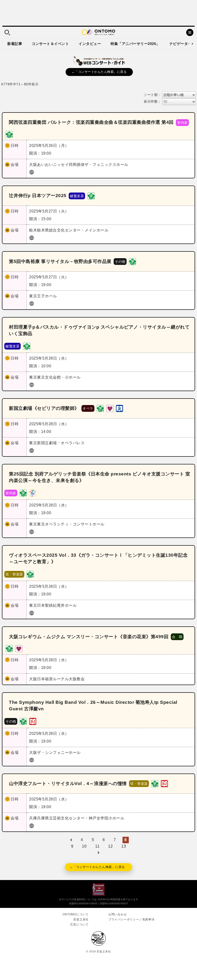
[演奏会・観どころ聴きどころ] (119, 408)
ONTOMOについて (75, 914)
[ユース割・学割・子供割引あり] (9, 134)
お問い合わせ (117, 914)
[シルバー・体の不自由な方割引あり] (109, 408)
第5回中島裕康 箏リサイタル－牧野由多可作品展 (60, 261)
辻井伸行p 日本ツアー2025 (38, 195)
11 (97, 846)
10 (84, 846)
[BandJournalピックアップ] (32, 721)
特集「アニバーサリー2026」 (135, 44)
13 (123, 846)
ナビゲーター (180, 44)
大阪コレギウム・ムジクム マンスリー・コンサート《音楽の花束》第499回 (88, 636)
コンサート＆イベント (50, 44)
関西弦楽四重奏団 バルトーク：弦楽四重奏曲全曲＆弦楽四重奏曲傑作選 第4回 (91, 122)
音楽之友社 (81, 919)
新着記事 (14, 44)
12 (110, 846)
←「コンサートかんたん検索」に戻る (99, 72)
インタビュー (90, 44)
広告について (79, 924)
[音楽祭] (32, 493)
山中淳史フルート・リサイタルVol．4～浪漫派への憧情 (68, 783)
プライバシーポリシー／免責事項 (131, 919)
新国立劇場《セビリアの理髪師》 (44, 408)
